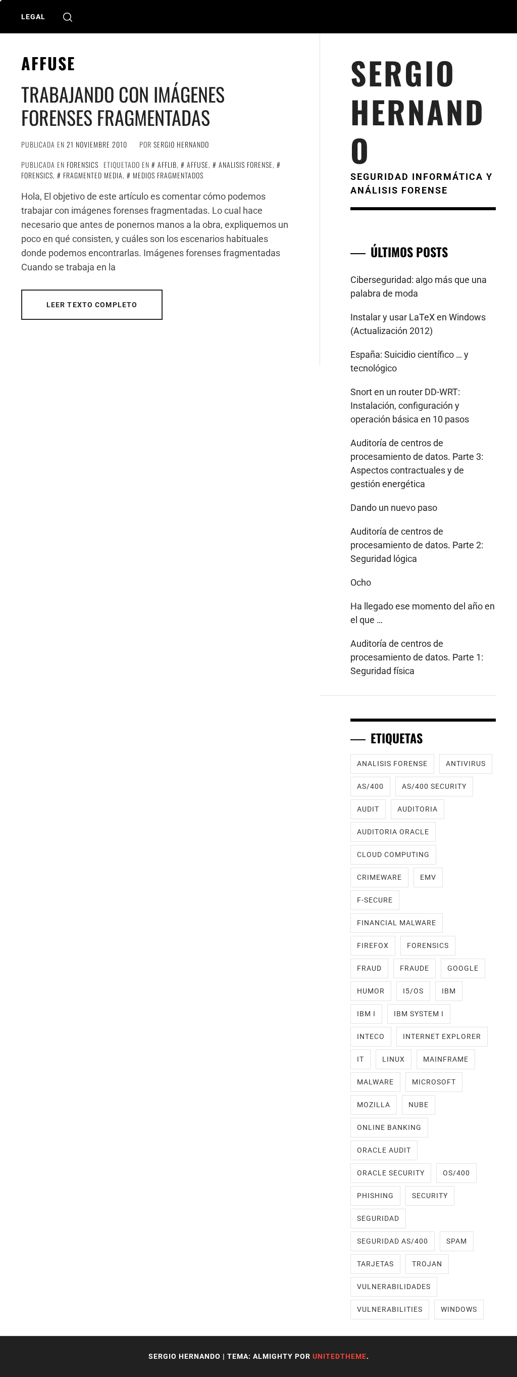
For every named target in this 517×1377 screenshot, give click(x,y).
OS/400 (456, 1173)
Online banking (389, 1127)
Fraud (369, 968)
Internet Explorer (442, 1036)
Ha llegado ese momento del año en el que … (422, 613)
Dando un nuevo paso (393, 507)
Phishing (375, 1196)
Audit (368, 809)
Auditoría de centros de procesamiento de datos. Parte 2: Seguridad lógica (416, 545)
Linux (393, 1059)
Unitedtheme (340, 1356)
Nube (418, 1105)
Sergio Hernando (181, 144)
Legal (33, 17)
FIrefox (373, 945)
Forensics (82, 164)
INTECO (371, 1036)
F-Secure (375, 900)
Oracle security (391, 1173)
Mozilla (373, 1105)
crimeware (379, 877)
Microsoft (434, 1082)
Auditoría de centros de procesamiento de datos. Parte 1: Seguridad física (416, 657)
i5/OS (413, 991)
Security (430, 1196)
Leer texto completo (91, 305)
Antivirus (466, 763)
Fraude (414, 968)
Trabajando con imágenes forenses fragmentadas (123, 105)
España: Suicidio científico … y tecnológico (409, 361)
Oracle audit (384, 1150)
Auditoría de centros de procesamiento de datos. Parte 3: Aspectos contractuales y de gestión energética (416, 463)
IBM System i (419, 1014)
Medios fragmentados (168, 175)
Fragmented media (93, 175)
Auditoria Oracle (393, 832)
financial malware (396, 923)
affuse (198, 164)
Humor (371, 991)
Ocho (360, 582)
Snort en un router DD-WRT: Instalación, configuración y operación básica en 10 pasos (409, 405)
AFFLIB (167, 164)
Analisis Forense (246, 164)
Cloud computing (393, 854)
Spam (456, 1241)
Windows (459, 1309)
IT (360, 1059)
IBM (449, 991)
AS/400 (370, 786)
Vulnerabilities (390, 1309)
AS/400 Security (434, 786)
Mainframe (446, 1059)
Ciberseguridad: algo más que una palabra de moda (418, 286)
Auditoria (417, 809)
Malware (375, 1082)
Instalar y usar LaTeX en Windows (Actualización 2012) (418, 324)
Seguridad (378, 1218)
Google (463, 968)
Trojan (427, 1264)
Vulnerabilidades (394, 1287)
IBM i (366, 1014)
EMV (428, 877)
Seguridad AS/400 (392, 1241)
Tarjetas (375, 1264)
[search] (68, 17)
